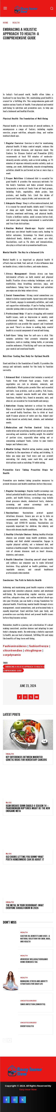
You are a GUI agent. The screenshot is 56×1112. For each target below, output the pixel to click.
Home (5, 22)
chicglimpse (33, 650)
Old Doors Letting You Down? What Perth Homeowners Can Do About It (25, 858)
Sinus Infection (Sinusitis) (32, 1004)
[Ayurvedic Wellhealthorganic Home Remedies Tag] (10, 959)
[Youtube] (36, 696)
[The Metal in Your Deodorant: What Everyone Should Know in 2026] (28, 883)
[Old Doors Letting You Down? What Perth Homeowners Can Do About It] (28, 834)
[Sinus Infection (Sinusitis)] (10, 1003)
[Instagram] (25, 696)
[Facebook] (19, 696)
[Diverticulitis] (10, 1025)
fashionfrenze (39, 646)
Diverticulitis (27, 1026)
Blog (8, 803)
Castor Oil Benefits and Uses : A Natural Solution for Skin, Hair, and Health (35, 938)
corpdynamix (12, 655)
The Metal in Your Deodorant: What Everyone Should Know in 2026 (25, 906)
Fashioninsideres (15, 646)
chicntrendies (12, 650)
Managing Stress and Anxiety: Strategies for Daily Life (34, 982)
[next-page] (9, 1040)
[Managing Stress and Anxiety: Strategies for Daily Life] (10, 981)
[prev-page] (5, 1040)
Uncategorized (28, 1001)
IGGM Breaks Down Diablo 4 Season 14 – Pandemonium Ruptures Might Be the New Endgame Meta (28, 808)
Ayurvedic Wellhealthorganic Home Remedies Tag (34, 960)
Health (16, 22)
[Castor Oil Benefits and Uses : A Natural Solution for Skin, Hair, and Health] (10, 937)
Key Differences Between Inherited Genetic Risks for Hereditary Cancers (26, 758)
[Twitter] (30, 696)
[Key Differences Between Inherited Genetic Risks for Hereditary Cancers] (28, 735)
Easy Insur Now (28, 1089)
